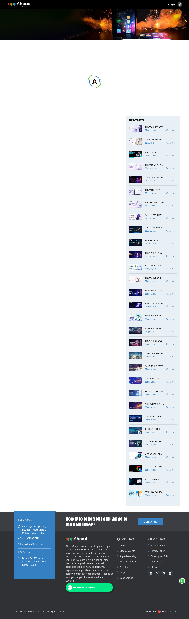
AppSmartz (39, 611)
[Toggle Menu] (180, 4)
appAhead (74, 546)
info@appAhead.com (32, 544)
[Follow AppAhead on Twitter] (157, 573)
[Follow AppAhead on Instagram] (170, 573)
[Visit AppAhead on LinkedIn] (150, 573)
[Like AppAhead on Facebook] (163, 573)
